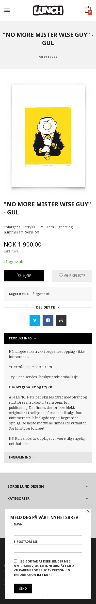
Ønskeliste (74, 275)
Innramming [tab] (20, 457)
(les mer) (44, 575)
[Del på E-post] (61, 320)
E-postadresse (26, 542)
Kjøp (27, 275)
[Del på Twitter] (35, 320)
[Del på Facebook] (48, 320)
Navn (18, 524)
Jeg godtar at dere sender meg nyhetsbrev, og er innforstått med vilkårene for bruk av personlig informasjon (44, 568)
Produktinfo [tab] (20, 338)
